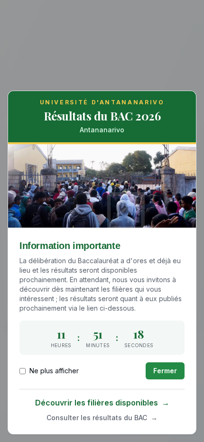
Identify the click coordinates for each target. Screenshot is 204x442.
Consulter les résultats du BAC (102, 418)
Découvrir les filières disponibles (102, 402)
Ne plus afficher (54, 371)
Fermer (165, 371)
